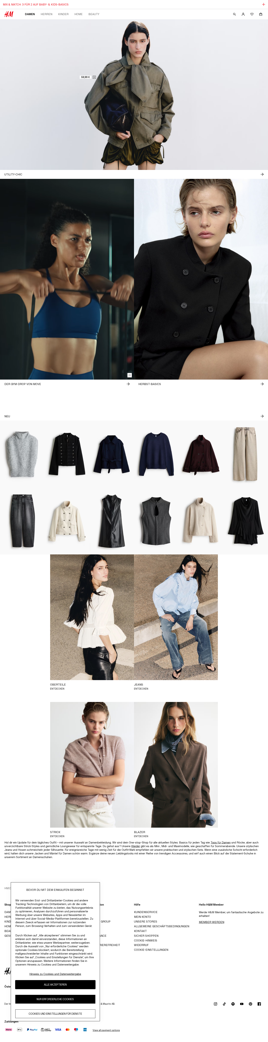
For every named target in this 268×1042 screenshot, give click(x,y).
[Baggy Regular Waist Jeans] (245, 454)
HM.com (9, 888)
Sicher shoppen (146, 935)
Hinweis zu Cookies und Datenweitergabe (55, 974)
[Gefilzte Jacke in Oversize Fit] (201, 454)
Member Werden (211, 922)
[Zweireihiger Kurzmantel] (111, 454)
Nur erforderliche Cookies (55, 999)
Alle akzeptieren (55, 984)
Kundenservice (146, 912)
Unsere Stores (145, 921)
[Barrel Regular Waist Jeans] (22, 521)
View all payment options (106, 1030)
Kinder (63, 14)
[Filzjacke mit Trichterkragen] (201, 521)
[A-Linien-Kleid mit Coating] (111, 521)
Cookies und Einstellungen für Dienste (55, 1013)
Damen (30, 14)
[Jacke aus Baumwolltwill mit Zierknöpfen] (67, 454)
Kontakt (140, 931)
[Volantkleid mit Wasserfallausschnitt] (245, 521)
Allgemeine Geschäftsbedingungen (161, 926)
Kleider (135, 846)
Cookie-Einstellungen (151, 949)
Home (78, 14)
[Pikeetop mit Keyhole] (156, 521)
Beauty (93, 14)
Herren (46, 14)
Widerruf (141, 945)
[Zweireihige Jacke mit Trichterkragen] (67, 521)
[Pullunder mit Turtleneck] (22, 454)
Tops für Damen (221, 842)
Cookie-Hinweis (145, 940)
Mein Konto (142, 916)
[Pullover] (156, 454)
